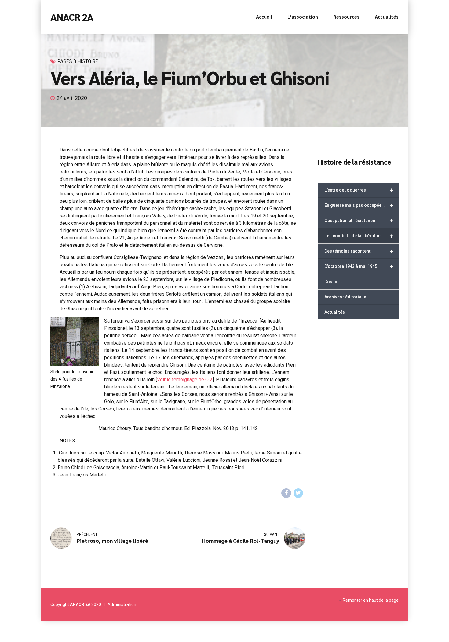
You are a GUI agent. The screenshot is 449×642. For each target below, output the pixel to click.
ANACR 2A (71, 16)
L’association (302, 16)
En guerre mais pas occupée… (358, 205)
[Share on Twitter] (298, 493)
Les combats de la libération (358, 235)
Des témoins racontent (358, 251)
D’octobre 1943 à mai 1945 (358, 266)
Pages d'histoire (77, 61)
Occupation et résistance (358, 220)
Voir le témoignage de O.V (184, 379)
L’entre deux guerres (358, 190)
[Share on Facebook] (286, 493)
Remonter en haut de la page (371, 600)
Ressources (346, 16)
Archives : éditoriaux (345, 296)
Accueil (264, 16)
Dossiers (333, 281)
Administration (122, 604)
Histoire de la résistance (354, 161)
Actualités (387, 16)
